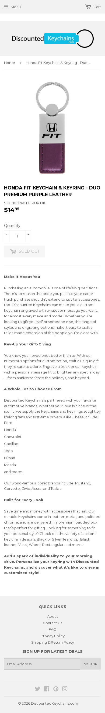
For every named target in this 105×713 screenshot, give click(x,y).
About (52, 616)
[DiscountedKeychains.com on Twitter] (37, 689)
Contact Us (52, 623)
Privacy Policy (53, 636)
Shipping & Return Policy (52, 642)
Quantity (12, 225)
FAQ (53, 629)
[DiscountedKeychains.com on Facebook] (47, 689)
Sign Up (90, 664)
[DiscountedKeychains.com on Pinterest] (56, 689)
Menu (16, 7)
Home (9, 62)
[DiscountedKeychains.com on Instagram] (65, 689)
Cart (97, 7)
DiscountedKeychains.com (54, 703)
